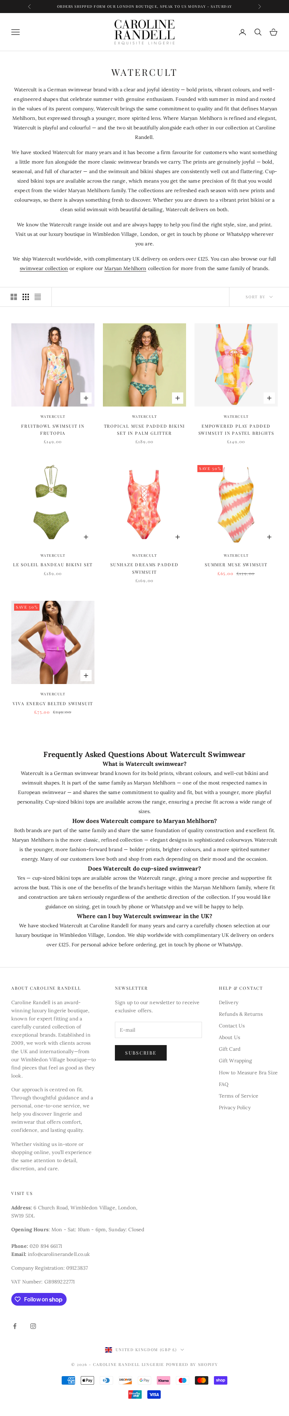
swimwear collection (44, 268)
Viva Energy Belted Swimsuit (53, 703)
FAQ (223, 1084)
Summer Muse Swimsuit (236, 564)
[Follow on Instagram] (33, 1326)
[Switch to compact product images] (38, 296)
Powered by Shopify (192, 1364)
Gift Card (229, 1049)
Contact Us (232, 1026)
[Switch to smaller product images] (26, 296)
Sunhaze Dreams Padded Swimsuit (144, 568)
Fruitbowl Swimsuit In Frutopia (53, 429)
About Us (229, 1037)
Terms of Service (238, 1096)
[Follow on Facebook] (14, 1326)
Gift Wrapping (235, 1060)
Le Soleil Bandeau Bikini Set (53, 564)
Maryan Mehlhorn (125, 268)
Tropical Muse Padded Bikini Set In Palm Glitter (144, 429)
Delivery (228, 1002)
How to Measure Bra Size (248, 1072)
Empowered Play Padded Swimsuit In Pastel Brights (236, 429)
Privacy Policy (235, 1107)
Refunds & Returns (241, 1014)
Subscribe (140, 1053)
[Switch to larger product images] (14, 296)
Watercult (53, 416)
